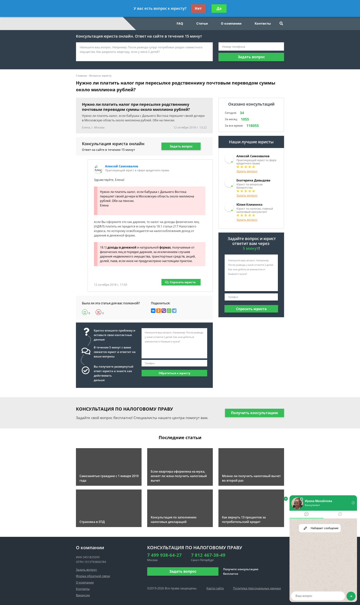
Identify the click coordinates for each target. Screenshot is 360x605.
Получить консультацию (254, 412)
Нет (198, 8)
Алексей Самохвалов (121, 166)
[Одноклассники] (158, 310)
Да (219, 8)
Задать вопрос (251, 56)
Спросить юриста (183, 282)
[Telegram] (174, 310)
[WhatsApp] (169, 310)
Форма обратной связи (93, 576)
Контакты (263, 23)
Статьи (202, 23)
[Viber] (163, 310)
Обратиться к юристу (174, 373)
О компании (231, 23)
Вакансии (83, 595)
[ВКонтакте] (153, 310)
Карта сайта (215, 588)
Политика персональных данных (257, 588)
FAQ (180, 23)
